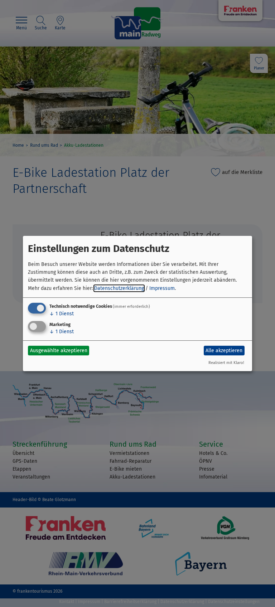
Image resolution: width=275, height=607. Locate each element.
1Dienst (61, 314)
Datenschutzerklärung (119, 288)
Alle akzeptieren (224, 351)
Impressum (162, 288)
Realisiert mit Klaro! (226, 362)
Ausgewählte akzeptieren (58, 351)
